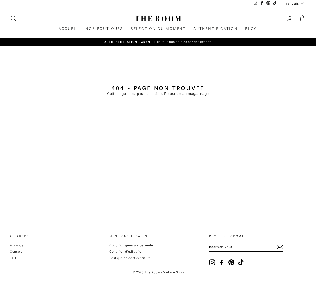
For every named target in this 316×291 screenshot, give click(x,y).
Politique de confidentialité (130, 258)
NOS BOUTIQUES (104, 28)
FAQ (13, 258)
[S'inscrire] (280, 247)
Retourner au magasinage (186, 94)
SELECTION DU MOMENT (158, 28)
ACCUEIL (68, 28)
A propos (16, 245)
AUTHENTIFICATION (215, 28)
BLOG (251, 28)
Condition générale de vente (131, 245)
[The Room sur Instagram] (212, 262)
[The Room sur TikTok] (241, 262)
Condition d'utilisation (126, 251)
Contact (16, 251)
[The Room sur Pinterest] (231, 262)
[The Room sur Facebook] (222, 262)
